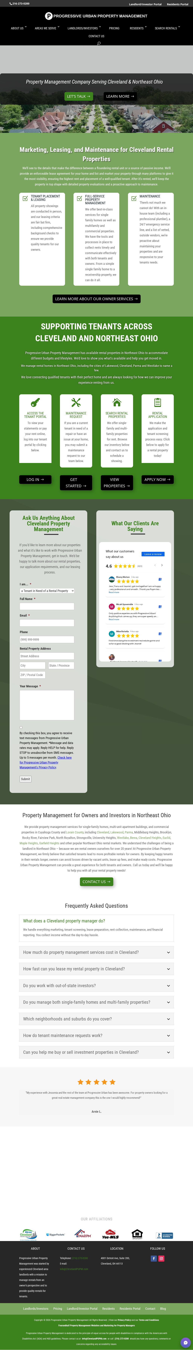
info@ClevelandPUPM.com (74, 1269)
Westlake (123, 838)
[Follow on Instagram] (161, 1259)
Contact (150, 1308)
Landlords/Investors (83, 28)
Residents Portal (177, 4)
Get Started (74, 482)
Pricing (114, 28)
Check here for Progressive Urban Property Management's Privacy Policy (46, 762)
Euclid (166, 838)
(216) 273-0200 (80, 1258)
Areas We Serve (45, 28)
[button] (185, 1342)
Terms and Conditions (149, 1320)
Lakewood (116, 832)
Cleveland (103, 832)
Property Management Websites (85, 1325)
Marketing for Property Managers (119, 1325)
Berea (133, 838)
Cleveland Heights (150, 838)
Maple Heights (29, 843)
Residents (136, 28)
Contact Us (96, 36)
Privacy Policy (124, 1320)
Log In (33, 479)
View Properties (114, 482)
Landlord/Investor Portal (145, 4)
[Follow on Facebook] (154, 1259)
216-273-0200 (20, 3)
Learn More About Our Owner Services (94, 298)
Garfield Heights (49, 843)
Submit (25, 779)
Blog (163, 1308)
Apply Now (155, 479)
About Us (17, 28)
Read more (114, 592)
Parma (129, 832)
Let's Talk (76, 96)
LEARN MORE (117, 96)
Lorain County (74, 832)
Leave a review (153, 554)
